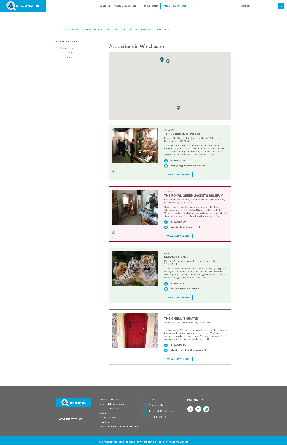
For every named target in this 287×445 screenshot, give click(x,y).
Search (281, 5)
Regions (105, 5)
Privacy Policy (158, 416)
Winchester (128, 29)
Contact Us (156, 405)
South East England (91, 29)
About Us (155, 399)
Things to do (149, 5)
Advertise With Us (175, 5)
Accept (184, 441)
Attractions (68, 57)
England (71, 29)
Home (59, 29)
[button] (162, 60)
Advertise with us (70, 419)
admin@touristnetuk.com (123, 426)
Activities (67, 52)
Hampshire (111, 29)
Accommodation (125, 5)
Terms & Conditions (161, 411)
